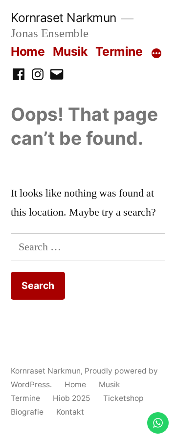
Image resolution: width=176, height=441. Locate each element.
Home (27, 51)
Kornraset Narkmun (63, 17)
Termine (119, 51)
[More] (156, 53)
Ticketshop (123, 398)
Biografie (27, 412)
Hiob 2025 (71, 398)
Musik (70, 51)
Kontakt (70, 412)
